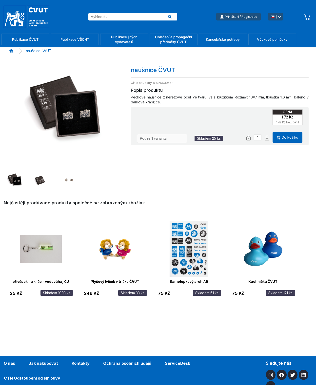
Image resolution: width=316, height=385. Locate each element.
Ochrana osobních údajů (127, 363)
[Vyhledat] (169, 16)
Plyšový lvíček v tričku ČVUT (115, 281)
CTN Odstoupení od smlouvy (32, 378)
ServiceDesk (177, 363)
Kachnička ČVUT (262, 281)
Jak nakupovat (43, 363)
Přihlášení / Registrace (241, 17)
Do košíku (289, 137)
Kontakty (81, 363)
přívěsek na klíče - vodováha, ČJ (41, 281)
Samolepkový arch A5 (189, 281)
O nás (9, 363)
